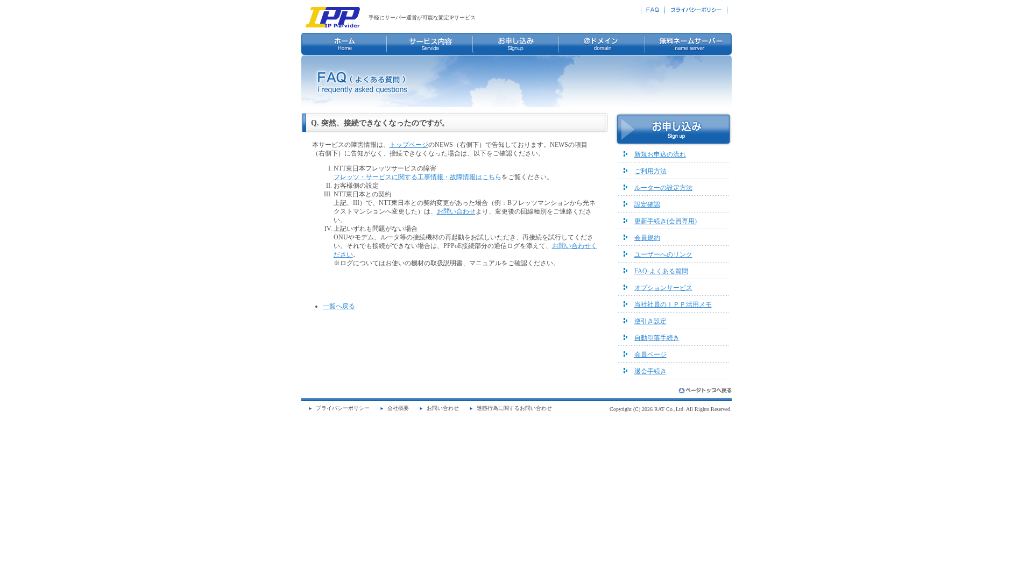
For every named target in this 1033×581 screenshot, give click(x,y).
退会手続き (650, 371)
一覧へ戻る (339, 306)
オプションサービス (663, 288)
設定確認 (647, 204)
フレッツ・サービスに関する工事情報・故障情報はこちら (417, 177)
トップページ (409, 144)
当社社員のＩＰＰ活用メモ (673, 304)
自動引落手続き (657, 338)
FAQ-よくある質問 (661, 271)
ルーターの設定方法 (663, 188)
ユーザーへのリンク (663, 254)
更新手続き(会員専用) (665, 221)
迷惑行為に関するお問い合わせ (514, 408)
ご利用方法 (650, 171)
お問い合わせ (456, 211)
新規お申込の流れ (660, 154)
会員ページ (650, 354)
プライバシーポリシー (343, 408)
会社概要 (398, 408)
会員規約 (647, 238)
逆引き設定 (650, 321)
